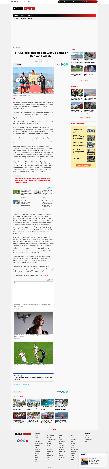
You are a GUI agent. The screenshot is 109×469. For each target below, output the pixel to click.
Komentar (18, 64)
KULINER (73, 443)
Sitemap (87, 437)
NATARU (37, 447)
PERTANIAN (50, 451)
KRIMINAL (61, 443)
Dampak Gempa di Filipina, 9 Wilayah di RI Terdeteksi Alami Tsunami (76, 112)
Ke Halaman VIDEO (83, 80)
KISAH (72, 441)
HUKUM (49, 441)
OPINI (72, 447)
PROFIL (60, 453)
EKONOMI (73, 439)
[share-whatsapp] (67, 64)
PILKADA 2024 (62, 451)
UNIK (60, 459)
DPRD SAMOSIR (51, 439)
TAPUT (48, 457)
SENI (36, 455)
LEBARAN (37, 445)
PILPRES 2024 (74, 451)
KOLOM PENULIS (39, 443)
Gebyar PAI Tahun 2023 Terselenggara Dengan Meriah (78, 151)
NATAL (72, 445)
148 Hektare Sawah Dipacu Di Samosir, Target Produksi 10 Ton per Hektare (79, 129)
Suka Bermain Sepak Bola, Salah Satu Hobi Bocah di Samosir (76, 74)
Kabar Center (16, 99)
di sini (46, 275)
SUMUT (36, 457)
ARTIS (72, 435)
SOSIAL (72, 455)
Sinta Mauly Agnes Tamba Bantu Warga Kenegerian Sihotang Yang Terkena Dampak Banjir (89, 61)
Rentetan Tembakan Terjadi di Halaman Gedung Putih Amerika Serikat (89, 112)
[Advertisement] (67, 16)
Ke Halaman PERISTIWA (83, 117)
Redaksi (86, 435)
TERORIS (73, 457)
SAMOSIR (23, 15)
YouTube (28, 442)
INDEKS (16, 15)
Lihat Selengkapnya (83, 165)
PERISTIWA (75, 86)
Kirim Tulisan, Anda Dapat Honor (78, 157)
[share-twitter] (64, 64)
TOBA (48, 459)
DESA (36, 439)
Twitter (25, 442)
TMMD (36, 459)
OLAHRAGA (17, 384)
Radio (86, 441)
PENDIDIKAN (62, 449)
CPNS (60, 437)
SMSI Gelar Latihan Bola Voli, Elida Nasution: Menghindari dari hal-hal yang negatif (79, 144)
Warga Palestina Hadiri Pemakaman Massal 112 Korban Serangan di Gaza (76, 98)
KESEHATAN (62, 441)
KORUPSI (49, 443)
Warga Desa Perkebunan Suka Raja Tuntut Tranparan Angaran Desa (79, 137)
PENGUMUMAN (74, 449)
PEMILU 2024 (50, 449)
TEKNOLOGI (62, 457)
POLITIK (37, 453)
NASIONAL (61, 445)
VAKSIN (73, 459)
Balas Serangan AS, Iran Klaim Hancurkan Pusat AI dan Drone (90, 98)
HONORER (37, 441)
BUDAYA (49, 437)
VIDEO (73, 49)
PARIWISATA (26, 384)
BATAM (36, 437)
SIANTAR (61, 455)
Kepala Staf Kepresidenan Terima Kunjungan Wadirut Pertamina (76, 1)
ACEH (36, 435)
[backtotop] (54, 430)
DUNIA (60, 439)
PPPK (48, 453)
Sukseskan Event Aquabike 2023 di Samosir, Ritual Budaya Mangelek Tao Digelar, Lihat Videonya (76, 61)
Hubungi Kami (88, 439)
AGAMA (60, 435)
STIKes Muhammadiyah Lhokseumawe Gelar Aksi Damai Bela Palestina (33, 378)
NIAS (48, 447)
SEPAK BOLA (50, 455)
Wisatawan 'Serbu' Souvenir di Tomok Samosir (88, 74)
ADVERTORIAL (50, 435)
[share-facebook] (62, 64)
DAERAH (30, 15)
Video (17, 18)
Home (16, 2)
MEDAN (49, 445)
